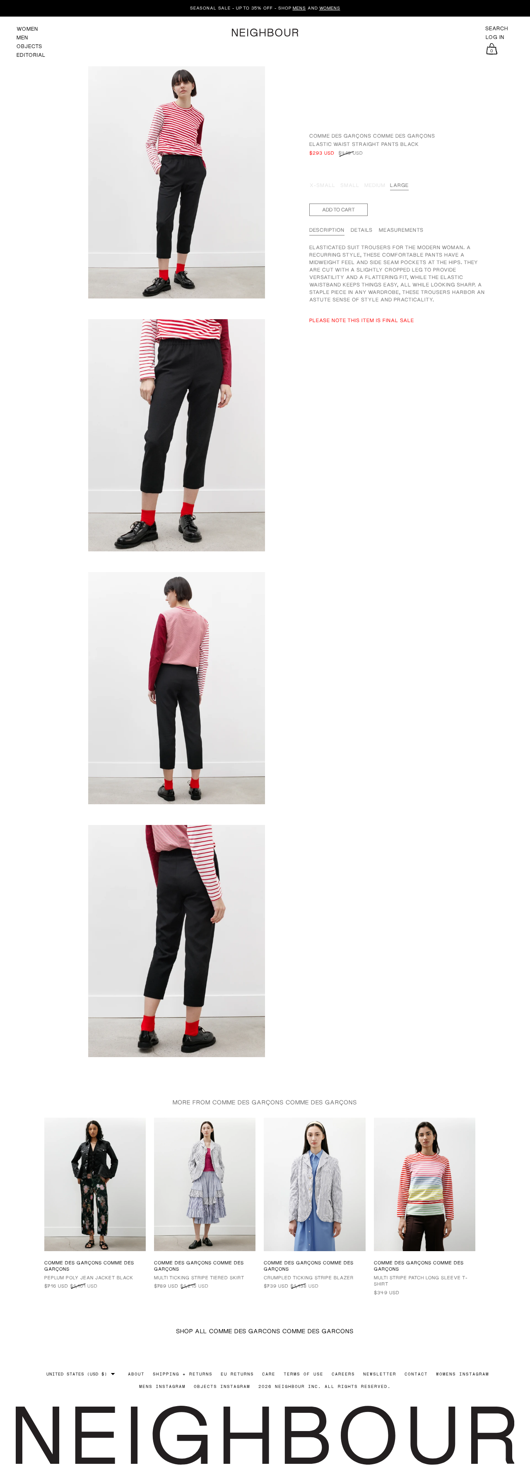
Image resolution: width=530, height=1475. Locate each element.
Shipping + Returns (182, 1373)
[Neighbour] (265, 32)
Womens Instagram (462, 1373)
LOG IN (495, 37)
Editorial (31, 55)
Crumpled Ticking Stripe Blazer (309, 1277)
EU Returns (237, 1373)
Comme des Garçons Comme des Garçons (372, 136)
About (136, 1373)
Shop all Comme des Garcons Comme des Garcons (265, 1330)
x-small (322, 185)
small (349, 185)
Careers (343, 1373)
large (399, 185)
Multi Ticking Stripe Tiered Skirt (199, 1277)
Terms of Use (303, 1373)
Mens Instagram (162, 1386)
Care (268, 1373)
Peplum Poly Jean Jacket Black (88, 1277)
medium (374, 185)
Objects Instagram (222, 1386)
